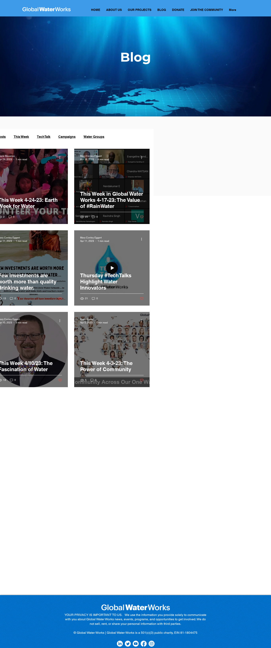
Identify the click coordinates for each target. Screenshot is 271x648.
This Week (21, 137)
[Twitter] (128, 644)
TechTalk (43, 137)
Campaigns (67, 137)
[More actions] (61, 157)
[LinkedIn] (120, 644)
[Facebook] (144, 644)
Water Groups (94, 137)
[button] (139, 11)
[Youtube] (136, 644)
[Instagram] (152, 644)
